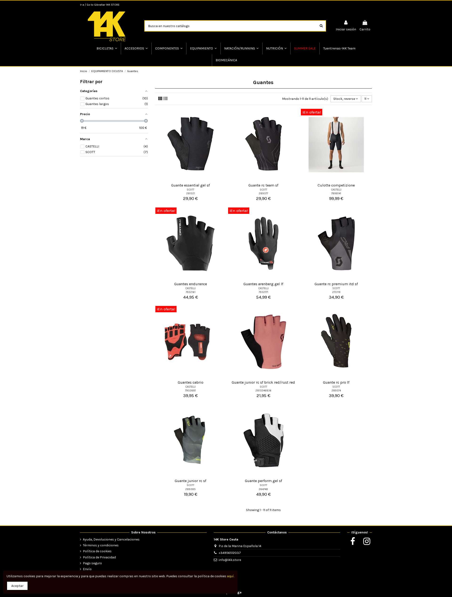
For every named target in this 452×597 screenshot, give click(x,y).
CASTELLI (336, 189)
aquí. (230, 576)
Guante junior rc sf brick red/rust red (263, 382)
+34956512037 (230, 553)
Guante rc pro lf (336, 382)
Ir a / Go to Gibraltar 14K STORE (100, 4)
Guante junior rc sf (190, 481)
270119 (336, 292)
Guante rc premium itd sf (336, 284)
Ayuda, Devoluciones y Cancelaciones (111, 539)
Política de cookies (97, 551)
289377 (263, 193)
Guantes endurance (190, 284)
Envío (87, 569)
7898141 (336, 193)
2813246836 (263, 390)
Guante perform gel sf (263, 481)
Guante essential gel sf (190, 185)
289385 (190, 489)
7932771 (263, 292)
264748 (263, 489)
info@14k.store (230, 560)
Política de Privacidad (99, 557)
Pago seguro (92, 563)
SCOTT (190, 189)
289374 (336, 390)
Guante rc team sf (263, 185)
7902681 (190, 390)
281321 (190, 193)
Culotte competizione (336, 185)
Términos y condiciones (101, 545)
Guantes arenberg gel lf (263, 284)
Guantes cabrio (190, 382)
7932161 (190, 292)
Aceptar (17, 586)
